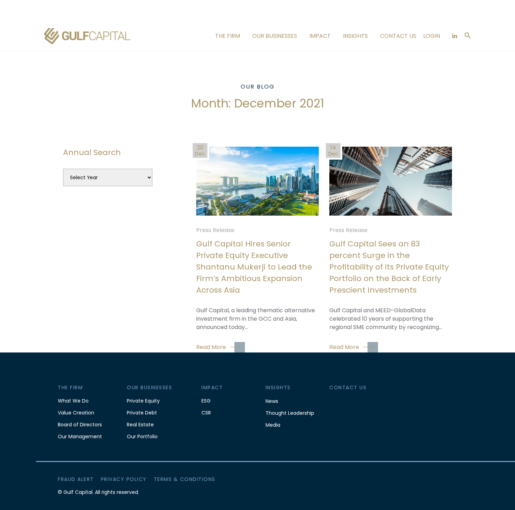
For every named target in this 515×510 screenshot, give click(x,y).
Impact (320, 36)
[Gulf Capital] (87, 36)
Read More (211, 347)
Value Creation (76, 412)
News (272, 401)
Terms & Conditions (184, 479)
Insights (355, 36)
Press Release (215, 230)
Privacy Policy (124, 479)
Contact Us (398, 36)
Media (273, 424)
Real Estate (140, 424)
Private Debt (142, 412)
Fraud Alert (76, 479)
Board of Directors (80, 424)
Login (431, 36)
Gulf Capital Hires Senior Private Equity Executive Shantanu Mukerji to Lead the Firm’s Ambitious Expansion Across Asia (254, 266)
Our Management (80, 436)
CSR (206, 412)
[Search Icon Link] (467, 35)
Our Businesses (274, 36)
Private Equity (143, 400)
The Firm (227, 36)
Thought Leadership (290, 413)
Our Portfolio (142, 436)
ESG (206, 400)
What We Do (73, 400)
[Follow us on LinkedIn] (454, 36)
